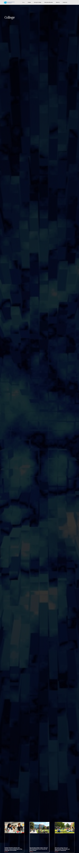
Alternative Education (48, 2)
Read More (6, 851)
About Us (58, 2)
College (29, 2)
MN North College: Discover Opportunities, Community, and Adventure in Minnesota (62, 849)
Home (23, 2)
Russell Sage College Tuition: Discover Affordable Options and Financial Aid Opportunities (39, 849)
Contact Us (65, 2)
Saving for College (37, 2)
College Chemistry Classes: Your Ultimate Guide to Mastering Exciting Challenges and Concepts (13, 849)
